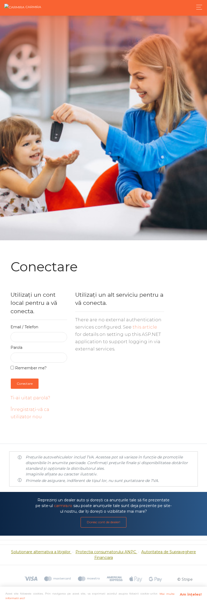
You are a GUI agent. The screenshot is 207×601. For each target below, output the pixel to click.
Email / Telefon (24, 327)
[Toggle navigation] (198, 7)
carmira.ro (63, 505)
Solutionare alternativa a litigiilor (41, 551)
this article (145, 327)
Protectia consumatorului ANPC (106, 551)
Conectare (25, 383)
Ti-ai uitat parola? (30, 397)
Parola (16, 347)
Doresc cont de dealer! (103, 522)
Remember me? (30, 368)
